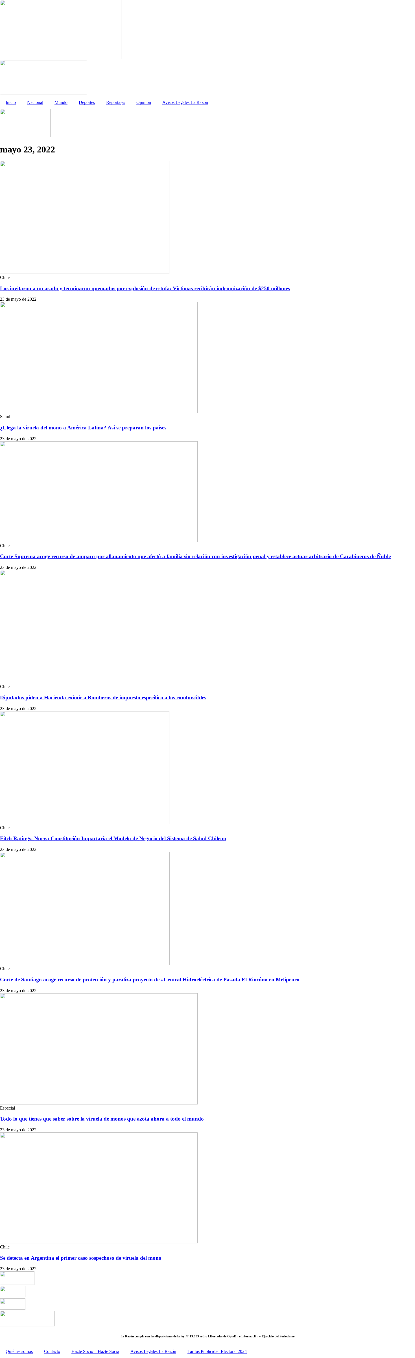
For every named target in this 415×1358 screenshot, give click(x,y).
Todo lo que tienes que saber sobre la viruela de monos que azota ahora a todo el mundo (102, 1119)
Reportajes (115, 102)
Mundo (60, 102)
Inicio (11, 102)
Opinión (143, 102)
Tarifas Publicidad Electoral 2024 (217, 1351)
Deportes (87, 102)
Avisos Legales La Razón (185, 102)
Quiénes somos (19, 1351)
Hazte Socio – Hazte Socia (95, 1351)
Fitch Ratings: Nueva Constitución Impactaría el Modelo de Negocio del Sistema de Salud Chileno (113, 838)
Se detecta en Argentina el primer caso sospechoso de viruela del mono (80, 1258)
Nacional (35, 102)
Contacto (52, 1351)
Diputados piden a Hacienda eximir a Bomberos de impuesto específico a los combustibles (103, 697)
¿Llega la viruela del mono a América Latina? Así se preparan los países (83, 428)
